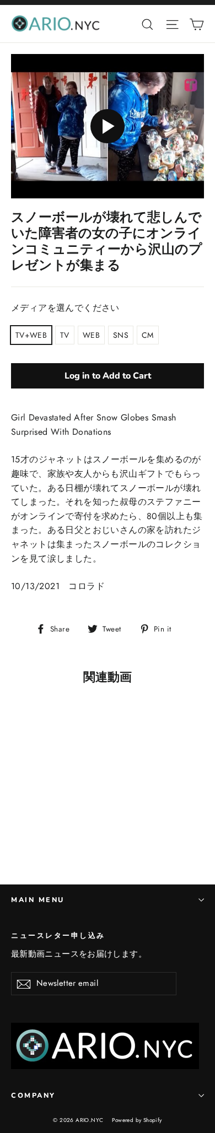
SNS (120, 335)
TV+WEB (31, 335)
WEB (91, 335)
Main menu (37, 899)
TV (64, 335)
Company (33, 1095)
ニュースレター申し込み (58, 935)
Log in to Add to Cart (107, 376)
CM (148, 335)
